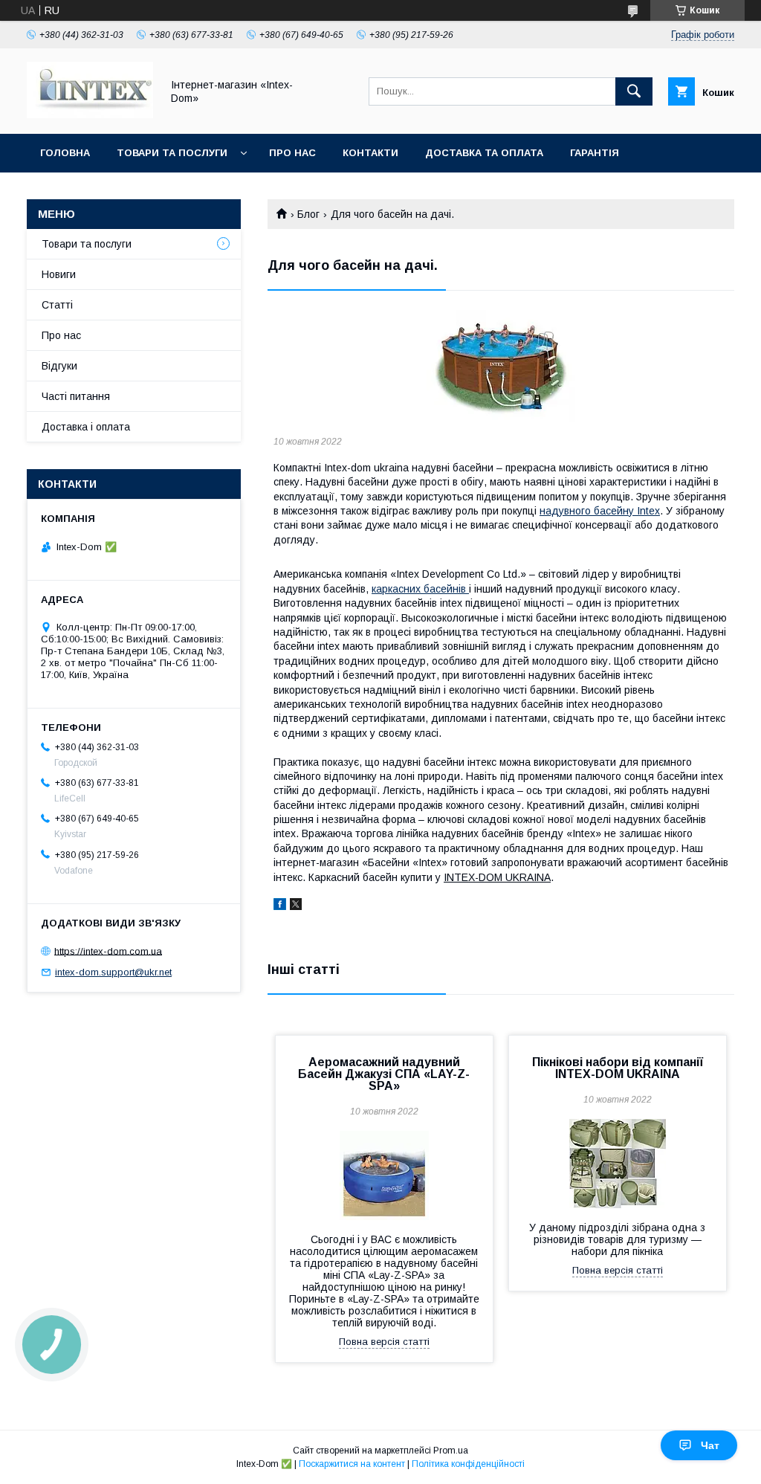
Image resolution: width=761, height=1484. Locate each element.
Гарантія (594, 152)
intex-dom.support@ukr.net (113, 972)
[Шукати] (633, 91)
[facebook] (279, 906)
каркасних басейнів (420, 589)
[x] (296, 906)
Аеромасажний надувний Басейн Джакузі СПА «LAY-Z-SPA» (384, 1074)
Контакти (370, 152)
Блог (308, 214)
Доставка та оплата (484, 152)
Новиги (59, 274)
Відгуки (59, 366)
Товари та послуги (172, 152)
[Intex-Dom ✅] (90, 114)
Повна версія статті (384, 1341)
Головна (65, 152)
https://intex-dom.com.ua (108, 950)
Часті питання (76, 396)
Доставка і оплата (86, 427)
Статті (57, 305)
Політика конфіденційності (468, 1464)
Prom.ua (450, 1450)
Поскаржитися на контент (352, 1464)
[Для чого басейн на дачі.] (500, 366)
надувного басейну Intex (600, 511)
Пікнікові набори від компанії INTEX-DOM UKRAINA (617, 1068)
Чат (710, 1445)
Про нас (292, 152)
